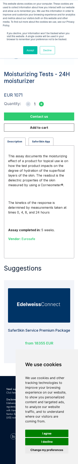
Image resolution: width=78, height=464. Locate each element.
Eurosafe (21, 239)
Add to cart (39, 128)
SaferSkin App (41, 141)
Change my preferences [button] (46, 450)
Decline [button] (47, 50)
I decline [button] (47, 441)
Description (14, 141)
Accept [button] (30, 50)
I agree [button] (46, 433)
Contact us (39, 116)
